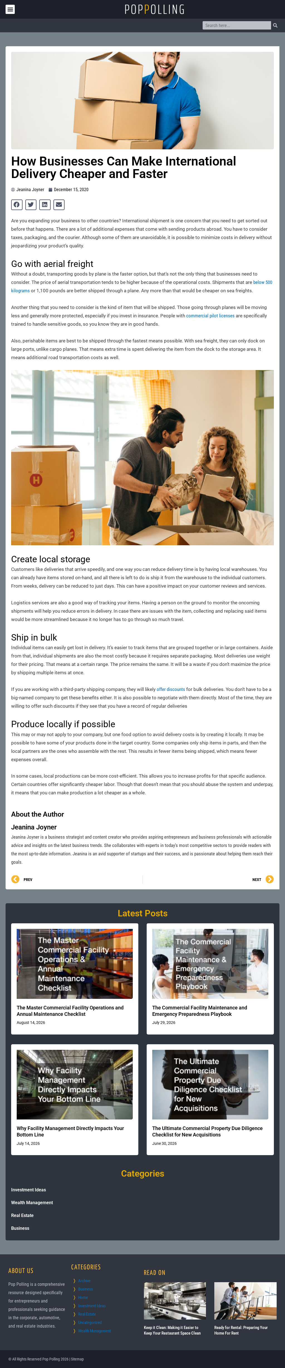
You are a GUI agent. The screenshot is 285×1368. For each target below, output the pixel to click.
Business (20, 1228)
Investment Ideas (28, 1189)
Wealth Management (32, 1202)
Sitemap (77, 1359)
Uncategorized (90, 1322)
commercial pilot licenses (210, 315)
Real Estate (22, 1215)
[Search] (275, 25)
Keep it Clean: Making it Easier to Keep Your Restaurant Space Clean (172, 1330)
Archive (84, 1280)
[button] (10, 9)
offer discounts (171, 689)
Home (83, 1297)
